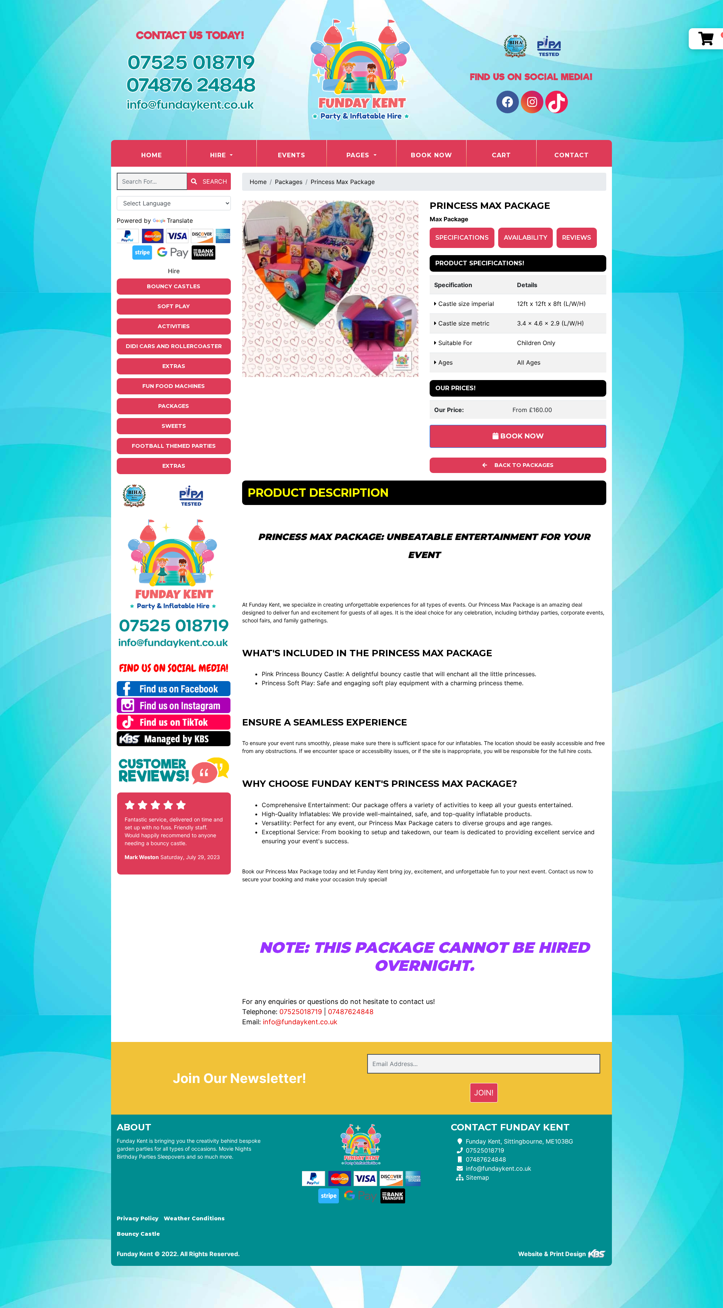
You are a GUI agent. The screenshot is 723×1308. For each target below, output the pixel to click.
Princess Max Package (343, 182)
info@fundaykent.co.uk (300, 1022)
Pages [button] (359, 155)
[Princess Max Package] (330, 289)
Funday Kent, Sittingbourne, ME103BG (519, 1141)
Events (291, 155)
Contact (571, 155)
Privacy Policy (138, 1218)
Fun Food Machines (173, 386)
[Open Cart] (706, 39)
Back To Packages (523, 465)
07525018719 (300, 1012)
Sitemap (477, 1177)
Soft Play (173, 306)
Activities (174, 326)
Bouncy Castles (173, 286)
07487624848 (351, 1012)
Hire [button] (219, 155)
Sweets (174, 426)
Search (214, 181)
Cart (501, 155)
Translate (180, 220)
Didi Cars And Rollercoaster (174, 346)
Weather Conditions (194, 1218)
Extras (173, 366)
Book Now (431, 155)
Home (163, 155)
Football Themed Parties (174, 446)
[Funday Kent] (361, 70)
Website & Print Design (552, 1254)
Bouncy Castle (138, 1233)
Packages (173, 406)
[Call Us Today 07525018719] (174, 625)
